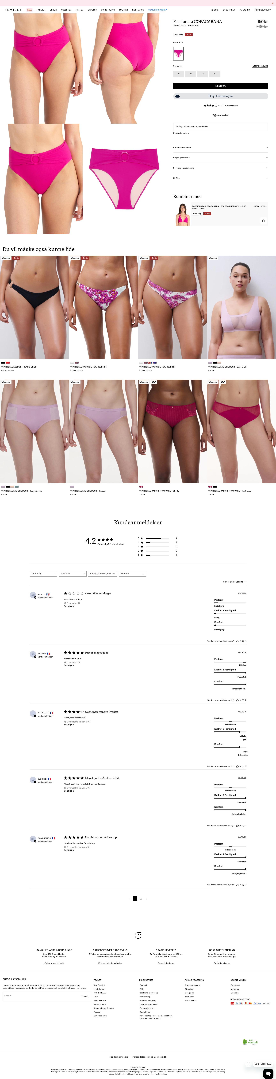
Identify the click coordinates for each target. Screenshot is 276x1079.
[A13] (8, 362)
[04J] (141, 486)
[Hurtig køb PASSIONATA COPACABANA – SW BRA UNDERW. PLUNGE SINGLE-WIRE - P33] (263, 221)
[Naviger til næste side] (147, 898)
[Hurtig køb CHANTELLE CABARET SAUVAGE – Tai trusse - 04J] (270, 477)
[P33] (178, 53)
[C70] (155, 362)
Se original (69, 606)
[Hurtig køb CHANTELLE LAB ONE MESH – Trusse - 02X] (132, 477)
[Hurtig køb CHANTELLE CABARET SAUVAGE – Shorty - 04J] (201, 477)
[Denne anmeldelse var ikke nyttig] (243, 640)
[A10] (77, 362)
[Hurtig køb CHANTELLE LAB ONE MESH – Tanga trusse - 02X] (63, 477)
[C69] (150, 362)
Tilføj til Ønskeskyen (220, 96)
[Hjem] (13, 9)
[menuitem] (29, 9)
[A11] (72, 362)
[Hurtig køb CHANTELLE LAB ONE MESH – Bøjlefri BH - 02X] (270, 353)
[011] (215, 362)
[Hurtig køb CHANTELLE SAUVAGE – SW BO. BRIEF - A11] (201, 353)
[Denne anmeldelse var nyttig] (237, 640)
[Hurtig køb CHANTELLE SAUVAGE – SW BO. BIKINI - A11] (132, 353)
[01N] (219, 362)
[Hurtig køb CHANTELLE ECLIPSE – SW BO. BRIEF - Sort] (63, 353)
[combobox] (43, 574)
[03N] (17, 486)
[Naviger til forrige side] (129, 898)
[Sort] (3, 362)
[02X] (210, 362)
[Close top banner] (273, 3)
